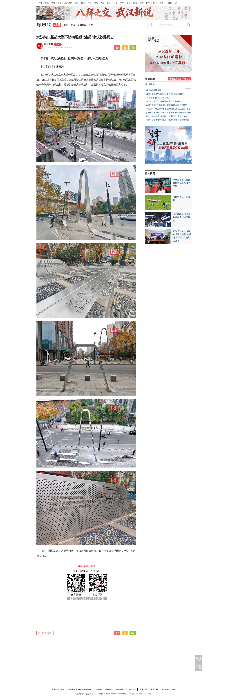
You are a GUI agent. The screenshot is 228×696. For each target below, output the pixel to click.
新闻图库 (81, 25)
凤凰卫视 (68, 3)
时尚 (96, 3)
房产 (109, 3)
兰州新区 (150, 84)
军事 (122, 3)
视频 (53, 3)
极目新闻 (48, 44)
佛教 (141, 3)
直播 (60, 3)
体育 (89, 3)
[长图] (114, 19)
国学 (148, 3)
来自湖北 (58, 47)
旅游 (135, 3)
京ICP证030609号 (168, 689)
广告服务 (98, 689)
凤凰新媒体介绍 (58, 689)
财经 (76, 3)
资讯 (47, 3)
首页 (40, 3)
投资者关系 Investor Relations (79, 689)
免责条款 (132, 689)
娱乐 (83, 3)
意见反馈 (143, 689)
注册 (170, 3)
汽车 (102, 3)
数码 (154, 3)
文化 (128, 3)
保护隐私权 (120, 689)
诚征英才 (109, 689)
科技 (115, 3)
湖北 (66, 25)
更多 (161, 3)
